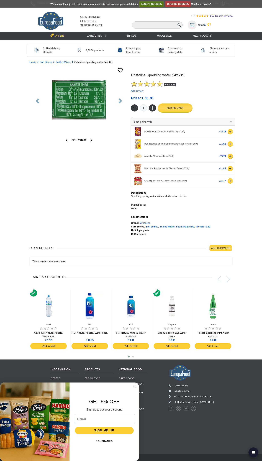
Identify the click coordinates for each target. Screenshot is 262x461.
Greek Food (127, 378)
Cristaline (145, 222)
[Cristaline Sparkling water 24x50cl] (78, 99)
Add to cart (175, 108)
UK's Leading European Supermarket (91, 21)
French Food (203, 226)
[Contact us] (253, 452)
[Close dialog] (134, 387)
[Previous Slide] (219, 279)
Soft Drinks (152, 226)
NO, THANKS (104, 441)
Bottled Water (167, 226)
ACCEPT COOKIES (151, 4)
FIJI (89, 324)
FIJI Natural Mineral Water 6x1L (90, 332)
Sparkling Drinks (185, 226)
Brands (131, 35)
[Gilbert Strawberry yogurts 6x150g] (67, 140)
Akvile (49, 324)
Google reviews (221, 15)
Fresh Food (92, 378)
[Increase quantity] (152, 108)
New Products (202, 35)
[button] (129, 356)
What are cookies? (201, 4)
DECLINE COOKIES (178, 4)
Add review (137, 90)
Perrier (213, 324)
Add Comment (220, 248)
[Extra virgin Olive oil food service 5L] (91, 140)
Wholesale (164, 35)
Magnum (172, 324)
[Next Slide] (228, 279)
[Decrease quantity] (134, 108)
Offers (55, 378)
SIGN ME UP (104, 430)
